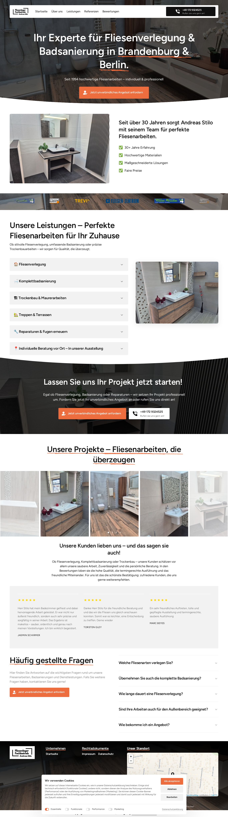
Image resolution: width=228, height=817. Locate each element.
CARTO (214, 795)
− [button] (131, 760)
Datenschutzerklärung (172, 809)
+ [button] (131, 756)
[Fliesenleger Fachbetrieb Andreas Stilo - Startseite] (20, 11)
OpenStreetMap (192, 795)
